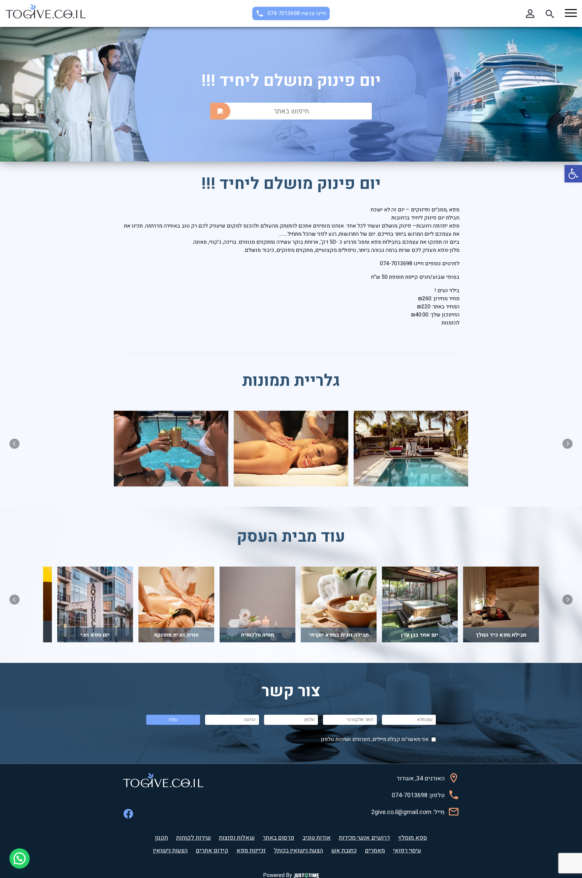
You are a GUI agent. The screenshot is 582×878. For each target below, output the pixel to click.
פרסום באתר (278, 838)
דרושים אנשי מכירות (364, 838)
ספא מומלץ (412, 838)
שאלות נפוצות (237, 838)
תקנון (161, 838)
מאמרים (375, 850)
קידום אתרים (212, 850)
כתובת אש (344, 850)
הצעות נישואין (170, 850)
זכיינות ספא (251, 850)
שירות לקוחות (193, 838)
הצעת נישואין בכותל (298, 850)
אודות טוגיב (316, 838)
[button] (573, 173)
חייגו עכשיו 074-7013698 (296, 13)
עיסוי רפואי (407, 850)
